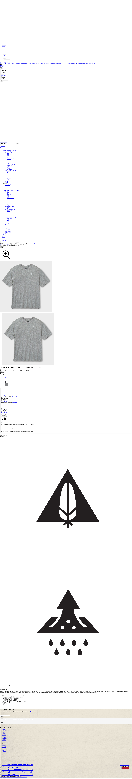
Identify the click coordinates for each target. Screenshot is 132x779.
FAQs (3, 731)
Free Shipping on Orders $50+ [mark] (5, 62)
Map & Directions (4, 395)
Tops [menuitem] (5, 191)
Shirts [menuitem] (6, 152)
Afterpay (3, 733)
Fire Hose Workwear (8, 232)
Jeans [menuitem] (7, 204)
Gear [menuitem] (3, 234)
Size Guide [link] (4, 386)
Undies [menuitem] (8, 207)
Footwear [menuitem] (6, 177)
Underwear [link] (10, 206)
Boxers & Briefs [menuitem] (9, 161)
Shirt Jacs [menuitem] (8, 168)
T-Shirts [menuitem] (8, 153)
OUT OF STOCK (4, 416)
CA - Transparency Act (11, 777)
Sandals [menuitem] (8, 215)
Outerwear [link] (10, 164)
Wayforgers (4, 746)
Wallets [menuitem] (8, 173)
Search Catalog (3, 143)
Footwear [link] (9, 177)
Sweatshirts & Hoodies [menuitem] (10, 199)
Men (3, 244)
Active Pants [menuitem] (9, 202)
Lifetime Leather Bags (8, 231)
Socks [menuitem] (8, 176)
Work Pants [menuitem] (8, 201)
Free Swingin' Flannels (8, 186)
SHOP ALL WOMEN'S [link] (6, 190)
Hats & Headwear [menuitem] (9, 171)
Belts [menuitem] (7, 172)
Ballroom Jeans (7, 187)
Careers (3, 750)
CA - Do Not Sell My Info (19, 777)
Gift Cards (4, 740)
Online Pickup (4, 732)
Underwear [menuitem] (6, 206)
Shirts (5, 244)
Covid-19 (3, 753)
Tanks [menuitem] (8, 193)
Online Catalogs (5, 739)
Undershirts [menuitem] (8, 162)
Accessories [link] (11, 170)
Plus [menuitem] (5, 224)
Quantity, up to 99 (4, 415)
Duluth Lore (4, 751)
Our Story (4, 745)
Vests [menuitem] (7, 167)
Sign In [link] (3, 46)
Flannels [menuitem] (8, 155)
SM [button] (5, 377)
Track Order (4, 730)
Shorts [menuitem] (8, 205)
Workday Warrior (7, 229)
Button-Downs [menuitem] (9, 154)
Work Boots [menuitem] (9, 178)
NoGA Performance (8, 228)
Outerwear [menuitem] (6, 164)
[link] (67, 43)
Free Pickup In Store (6, 391)
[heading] (67, 339)
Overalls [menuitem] (8, 203)
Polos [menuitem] (7, 157)
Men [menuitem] (8, 148)
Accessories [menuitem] (7, 170)
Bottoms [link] (8, 151)
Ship (3, 390)
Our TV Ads (4, 752)
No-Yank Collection (8, 227)
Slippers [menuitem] (8, 180)
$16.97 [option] (5, 414)
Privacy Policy (36, 243)
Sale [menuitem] (3, 235)
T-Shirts (7, 244)
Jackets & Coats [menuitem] (9, 165)
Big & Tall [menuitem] (6, 181)
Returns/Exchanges (5, 736)
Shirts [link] (8, 152)
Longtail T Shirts (7, 185)
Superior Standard (5, 741)
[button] (5, 382)
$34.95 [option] (2, 414)
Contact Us (4, 729)
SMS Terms (4, 735)
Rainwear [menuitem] (8, 166)
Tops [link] (7, 191)
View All (11, 151)
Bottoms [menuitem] (6, 151)
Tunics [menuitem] (8, 196)
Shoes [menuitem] (8, 179)
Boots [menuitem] (8, 213)
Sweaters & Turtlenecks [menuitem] (10, 158)
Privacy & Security (3, 777)
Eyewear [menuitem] (8, 175)
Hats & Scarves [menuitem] (9, 218)
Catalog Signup (4, 738)
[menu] (66, 22)
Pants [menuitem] (7, 200)
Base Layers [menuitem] (9, 163)
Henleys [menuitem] (8, 156)
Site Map (25, 777)
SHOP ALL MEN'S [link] (5, 150)
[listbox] (66, 414)
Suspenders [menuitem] (8, 174)
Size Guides (4, 737)
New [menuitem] (3, 236)
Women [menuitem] (8, 188)
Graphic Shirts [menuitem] (9, 159)
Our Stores (4, 747)
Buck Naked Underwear (9, 184)
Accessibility (4, 734)
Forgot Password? (6, 55)
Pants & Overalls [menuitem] (9, 169)
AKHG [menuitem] (3, 237)
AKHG (3, 748)
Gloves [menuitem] (8, 220)
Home (1, 244)
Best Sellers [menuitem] (6, 182)
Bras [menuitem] (7, 208)
